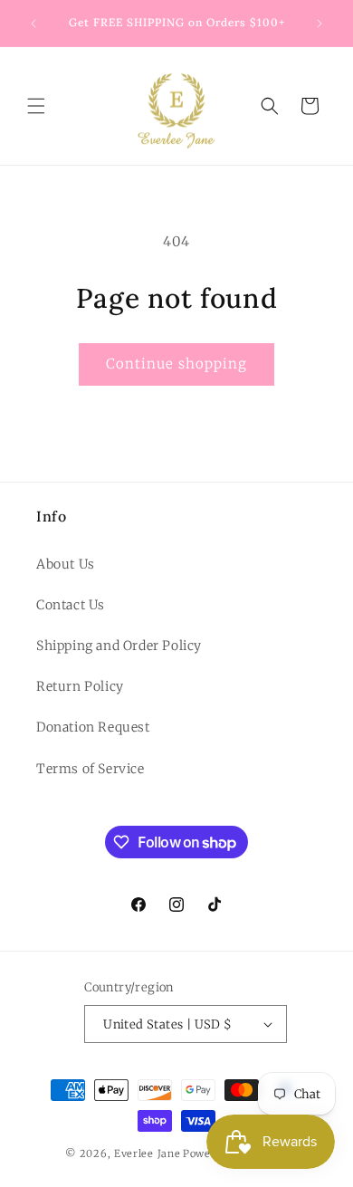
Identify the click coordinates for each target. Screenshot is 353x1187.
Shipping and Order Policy (119, 645)
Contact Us (70, 605)
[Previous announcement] (33, 23)
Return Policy (80, 686)
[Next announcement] (319, 23)
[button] (36, 106)
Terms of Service (90, 769)
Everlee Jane (147, 1153)
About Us (65, 564)
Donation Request (93, 727)
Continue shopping (176, 363)
